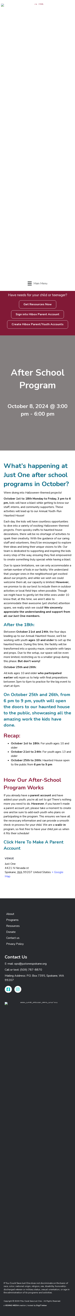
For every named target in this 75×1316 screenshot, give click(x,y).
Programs (12, 920)
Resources (13, 926)
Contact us (12, 938)
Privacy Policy (15, 944)
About (10, 914)
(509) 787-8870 (31, 970)
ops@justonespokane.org (30, 964)
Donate (11, 932)
